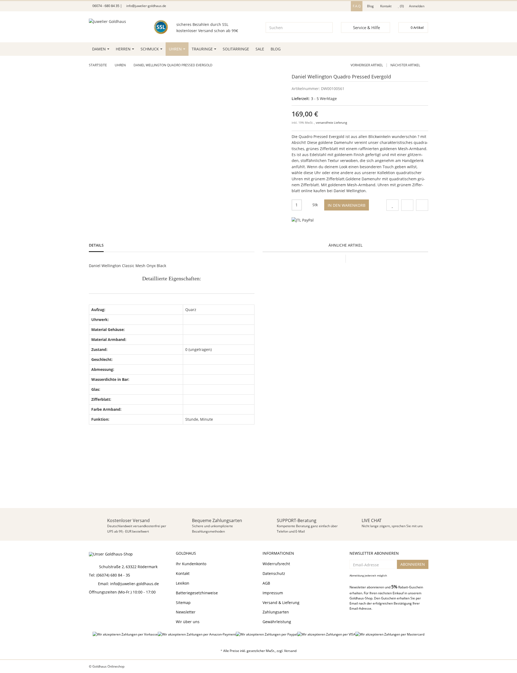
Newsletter (185, 612)
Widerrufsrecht (276, 563)
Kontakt (386, 6)
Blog (370, 6)
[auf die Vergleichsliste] (407, 205)
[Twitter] (101, 606)
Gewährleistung (277, 621)
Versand (290, 650)
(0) (401, 6)
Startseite (98, 65)
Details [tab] (96, 245)
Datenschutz (274, 573)
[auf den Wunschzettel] (392, 205)
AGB (266, 583)
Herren (123, 48)
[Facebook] (92, 606)
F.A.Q (357, 6)
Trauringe (202, 48)
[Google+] (111, 606)
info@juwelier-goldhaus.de (145, 6)
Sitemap (183, 602)
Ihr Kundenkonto (191, 563)
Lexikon (182, 583)
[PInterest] (120, 606)
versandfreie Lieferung (331, 123)
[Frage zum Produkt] (422, 205)
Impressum (273, 592)
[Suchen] (325, 27)
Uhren (175, 48)
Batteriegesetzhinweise (197, 592)
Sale (260, 48)
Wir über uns (188, 621)
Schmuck (150, 48)
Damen (99, 48)
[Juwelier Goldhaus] (114, 25)
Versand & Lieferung (281, 602)
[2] (303, 220)
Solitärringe (236, 48)
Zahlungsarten (276, 612)
